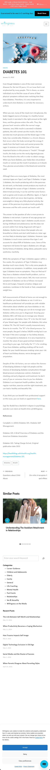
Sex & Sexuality (13, 600)
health (15, 463)
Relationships (12, 597)
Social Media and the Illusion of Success (18, 654)
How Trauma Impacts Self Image (16, 635)
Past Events (11, 593)
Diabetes (7, 463)
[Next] (42, 520)
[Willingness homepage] (22, 24)
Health (5, 68)
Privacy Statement (28, 766)
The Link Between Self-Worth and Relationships (21, 617)
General (10, 583)
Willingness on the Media (17, 604)
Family (9, 579)
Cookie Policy (39, 737)
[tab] (20, 544)
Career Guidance (13, 569)
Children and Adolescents (17, 572)
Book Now (42, 13)
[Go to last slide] (7, 520)
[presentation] (25, 511)
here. (39, 399)
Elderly (9, 576)
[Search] (43, 558)
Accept (25, 748)
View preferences (25, 761)
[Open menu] (46, 24)
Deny (25, 754)
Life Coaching (12, 586)
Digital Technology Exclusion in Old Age (18, 645)
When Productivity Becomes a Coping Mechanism (22, 626)
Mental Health (12, 590)
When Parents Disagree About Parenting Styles (21, 663)
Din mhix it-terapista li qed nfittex (38, 475)
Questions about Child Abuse (11, 475)
